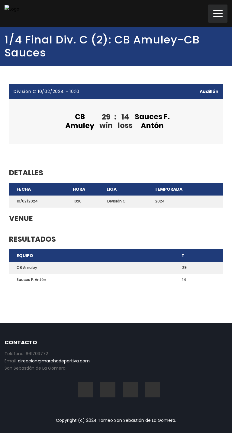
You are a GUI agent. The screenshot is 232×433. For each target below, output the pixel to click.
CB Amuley (79, 121)
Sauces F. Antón (152, 121)
